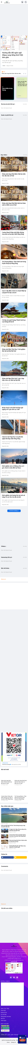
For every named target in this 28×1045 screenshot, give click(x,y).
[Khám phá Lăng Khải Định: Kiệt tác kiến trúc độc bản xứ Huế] (14, 164)
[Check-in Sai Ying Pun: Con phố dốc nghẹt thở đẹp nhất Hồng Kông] (14, 427)
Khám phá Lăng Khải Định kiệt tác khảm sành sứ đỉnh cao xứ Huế (14, 204)
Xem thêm (25, 104)
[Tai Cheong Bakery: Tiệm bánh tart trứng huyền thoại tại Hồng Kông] (14, 251)
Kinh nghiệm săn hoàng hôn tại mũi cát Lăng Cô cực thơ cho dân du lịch (13, 496)
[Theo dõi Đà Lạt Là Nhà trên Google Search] (5, 1031)
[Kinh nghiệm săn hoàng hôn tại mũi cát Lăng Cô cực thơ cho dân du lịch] (14, 485)
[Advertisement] (14, 21)
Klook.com (3, 579)
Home (8, 1042)
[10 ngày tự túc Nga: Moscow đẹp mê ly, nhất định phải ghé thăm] (4, 831)
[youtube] (14, 977)
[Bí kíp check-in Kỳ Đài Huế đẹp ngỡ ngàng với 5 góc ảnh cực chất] (14, 397)
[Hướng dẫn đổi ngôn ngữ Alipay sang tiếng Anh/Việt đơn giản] (14, 42)
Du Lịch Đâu (3, 1014)
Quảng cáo (13, 1042)
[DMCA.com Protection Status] (5, 1026)
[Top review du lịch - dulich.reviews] (20, 860)
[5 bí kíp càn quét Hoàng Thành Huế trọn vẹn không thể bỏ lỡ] (14, 310)
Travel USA (3, 1010)
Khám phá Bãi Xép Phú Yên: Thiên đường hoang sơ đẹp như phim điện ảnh (11, 73)
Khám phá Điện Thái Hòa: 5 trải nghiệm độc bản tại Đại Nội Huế (13, 350)
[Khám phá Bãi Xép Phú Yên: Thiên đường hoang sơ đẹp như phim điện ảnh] (14, 815)
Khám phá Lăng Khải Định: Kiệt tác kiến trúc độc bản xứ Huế (13, 175)
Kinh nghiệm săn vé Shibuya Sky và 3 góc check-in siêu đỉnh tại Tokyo (13, 467)
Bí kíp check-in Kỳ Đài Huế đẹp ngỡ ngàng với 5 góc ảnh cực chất (12, 408)
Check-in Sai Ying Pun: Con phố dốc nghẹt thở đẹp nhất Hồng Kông (12, 437)
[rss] (20, 857)
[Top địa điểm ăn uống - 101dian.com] (7, 860)
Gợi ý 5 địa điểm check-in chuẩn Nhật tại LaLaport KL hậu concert (14, 291)
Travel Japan (3, 1020)
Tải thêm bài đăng (13, 510)
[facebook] (7, 857)
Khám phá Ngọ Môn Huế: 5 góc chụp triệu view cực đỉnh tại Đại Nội (13, 379)
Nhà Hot (3, 1018)
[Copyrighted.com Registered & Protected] (5, 1028)
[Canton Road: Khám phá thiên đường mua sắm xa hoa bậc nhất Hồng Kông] (14, 222)
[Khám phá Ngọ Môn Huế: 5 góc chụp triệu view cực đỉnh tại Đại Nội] (14, 368)
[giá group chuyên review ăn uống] (14, 746)
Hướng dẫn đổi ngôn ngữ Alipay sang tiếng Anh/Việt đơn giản (12, 55)
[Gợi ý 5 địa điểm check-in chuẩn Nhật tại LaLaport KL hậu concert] (14, 281)
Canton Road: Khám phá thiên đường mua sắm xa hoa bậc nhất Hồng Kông (13, 233)
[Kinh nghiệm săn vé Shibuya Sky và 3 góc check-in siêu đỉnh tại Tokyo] (14, 456)
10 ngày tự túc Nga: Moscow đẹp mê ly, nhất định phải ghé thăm (17, 830)
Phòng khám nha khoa (6, 1016)
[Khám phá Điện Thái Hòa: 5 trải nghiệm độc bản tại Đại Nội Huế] (14, 339)
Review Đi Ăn (4, 1012)
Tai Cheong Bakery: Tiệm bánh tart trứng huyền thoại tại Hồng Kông (14, 262)
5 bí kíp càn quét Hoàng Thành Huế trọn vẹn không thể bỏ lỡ (14, 321)
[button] (2, 2)
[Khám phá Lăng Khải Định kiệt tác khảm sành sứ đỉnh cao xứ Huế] (14, 193)
